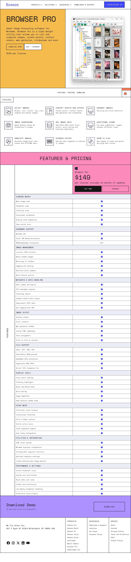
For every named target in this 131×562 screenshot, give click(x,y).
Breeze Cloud (72, 534)
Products (35, 4)
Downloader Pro (73, 550)
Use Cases (93, 531)
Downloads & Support (84, 4)
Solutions (49, 4)
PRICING (71, 92)
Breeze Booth (72, 528)
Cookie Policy (117, 541)
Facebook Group (95, 534)
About (113, 525)
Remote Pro (72, 525)
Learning (93, 528)
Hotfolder (71, 541)
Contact (114, 528)
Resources (64, 4)
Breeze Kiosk (72, 537)
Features (61, 92)
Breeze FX (71, 531)
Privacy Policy (117, 531)
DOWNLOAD (81, 92)
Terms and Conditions (120, 534)
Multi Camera (72, 544)
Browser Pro (72, 547)
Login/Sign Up (114, 4)
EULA (113, 537)
